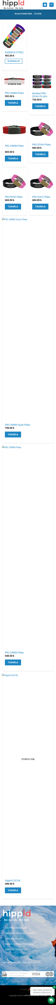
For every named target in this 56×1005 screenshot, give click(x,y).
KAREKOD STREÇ (14, 52)
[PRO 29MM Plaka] (28, 547)
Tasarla (13, 102)
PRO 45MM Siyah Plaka (17, 424)
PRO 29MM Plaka (14, 652)
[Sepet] (45, 5)
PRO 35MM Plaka (14, 146)
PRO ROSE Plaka (14, 197)
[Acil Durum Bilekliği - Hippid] (14, 4)
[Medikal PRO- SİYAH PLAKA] (41, 81)
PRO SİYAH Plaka (41, 144)
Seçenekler (13, 61)
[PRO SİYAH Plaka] (41, 129)
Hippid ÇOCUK (12, 880)
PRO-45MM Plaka (14, 93)
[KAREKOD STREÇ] (14, 36)
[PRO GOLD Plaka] (41, 181)
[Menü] (51, 5)
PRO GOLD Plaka (41, 197)
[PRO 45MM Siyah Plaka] (28, 319)
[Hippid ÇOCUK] (28, 775)
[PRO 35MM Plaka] (14, 129)
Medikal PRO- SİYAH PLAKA (39, 95)
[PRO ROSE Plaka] (14, 181)
